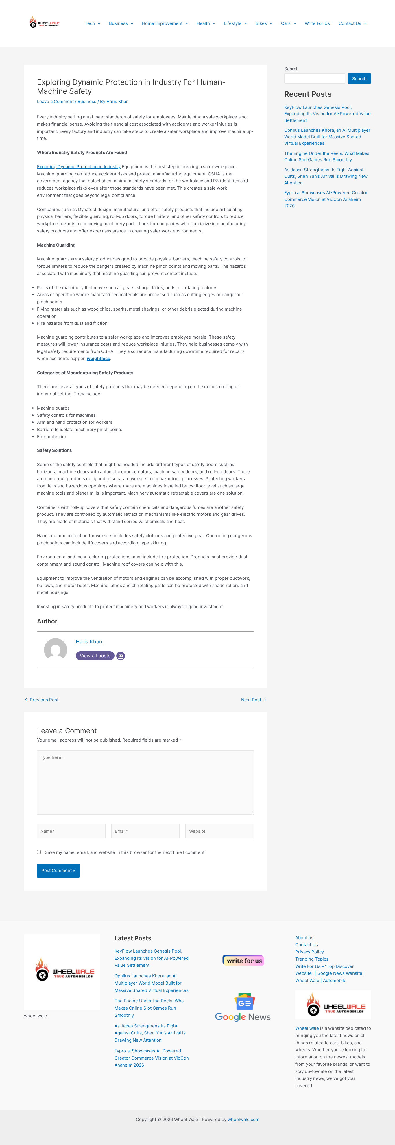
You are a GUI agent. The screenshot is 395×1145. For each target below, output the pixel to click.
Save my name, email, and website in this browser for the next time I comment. (125, 852)
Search (291, 68)
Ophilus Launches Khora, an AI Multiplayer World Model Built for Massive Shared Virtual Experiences (327, 136)
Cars (286, 23)
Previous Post (41, 700)
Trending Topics (311, 959)
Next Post (253, 700)
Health (203, 23)
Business (118, 23)
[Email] (120, 656)
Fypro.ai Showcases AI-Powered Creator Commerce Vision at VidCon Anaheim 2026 (326, 199)
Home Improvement (162, 23)
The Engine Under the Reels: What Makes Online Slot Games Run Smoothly (150, 1008)
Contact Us (350, 23)
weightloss (98, 358)
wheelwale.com (243, 1119)
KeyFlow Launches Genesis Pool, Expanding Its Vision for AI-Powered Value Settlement (327, 113)
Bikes (261, 23)
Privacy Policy (309, 952)
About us (304, 937)
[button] (97, 23)
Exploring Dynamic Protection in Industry (79, 166)
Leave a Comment (55, 101)
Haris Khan (89, 641)
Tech (90, 23)
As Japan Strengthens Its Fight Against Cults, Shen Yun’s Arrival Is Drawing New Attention (326, 176)
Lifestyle (232, 23)
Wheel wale (307, 1028)
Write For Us (317, 23)
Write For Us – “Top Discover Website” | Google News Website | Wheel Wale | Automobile (330, 973)
